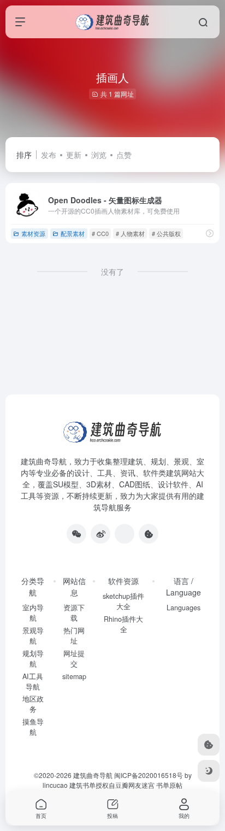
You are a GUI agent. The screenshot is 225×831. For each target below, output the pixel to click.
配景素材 (73, 233)
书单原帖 (169, 784)
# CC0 (100, 233)
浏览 (98, 154)
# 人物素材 (130, 233)
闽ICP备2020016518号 (148, 775)
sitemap (74, 676)
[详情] (209, 233)
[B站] (148, 534)
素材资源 (33, 233)
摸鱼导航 (33, 727)
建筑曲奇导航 (44, 461)
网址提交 (74, 659)
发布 (48, 154)
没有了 (112, 271)
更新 (73, 154)
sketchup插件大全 (123, 601)
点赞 (124, 154)
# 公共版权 (166, 233)
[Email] (124, 534)
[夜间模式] (209, 771)
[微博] (100, 534)
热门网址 (74, 636)
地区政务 (33, 704)
